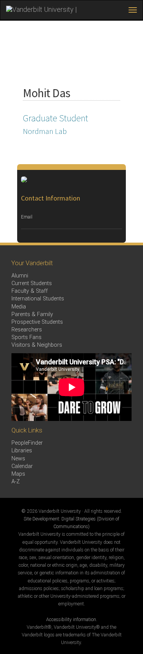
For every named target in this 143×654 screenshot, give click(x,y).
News (18, 458)
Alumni (19, 275)
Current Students (31, 283)
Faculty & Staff (29, 291)
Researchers (26, 329)
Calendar (22, 466)
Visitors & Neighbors (36, 345)
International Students (37, 298)
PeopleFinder (27, 443)
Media (18, 306)
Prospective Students (37, 322)
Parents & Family (32, 314)
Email (26, 217)
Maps (18, 474)
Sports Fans (26, 337)
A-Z (15, 481)
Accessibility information (71, 619)
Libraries (21, 450)
